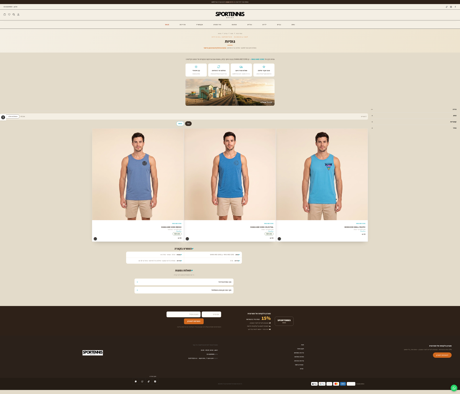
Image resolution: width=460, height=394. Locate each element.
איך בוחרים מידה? (224, 282)
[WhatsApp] (135, 381)
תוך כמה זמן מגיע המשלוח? (221, 290)
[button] (3, 117)
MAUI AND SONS (360, 223)
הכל (188, 124)
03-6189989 (8, 7)
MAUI (180, 124)
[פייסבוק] (455, 7)
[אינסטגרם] (451, 7)
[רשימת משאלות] (9, 15)
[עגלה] (4, 15)
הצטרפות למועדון (193, 321)
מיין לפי (22, 116)
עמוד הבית (239, 33)
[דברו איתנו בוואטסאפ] (454, 388)
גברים (225, 33)
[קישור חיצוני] (142, 381)
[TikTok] (447, 7)
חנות (231, 33)
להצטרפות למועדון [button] (442, 355)
